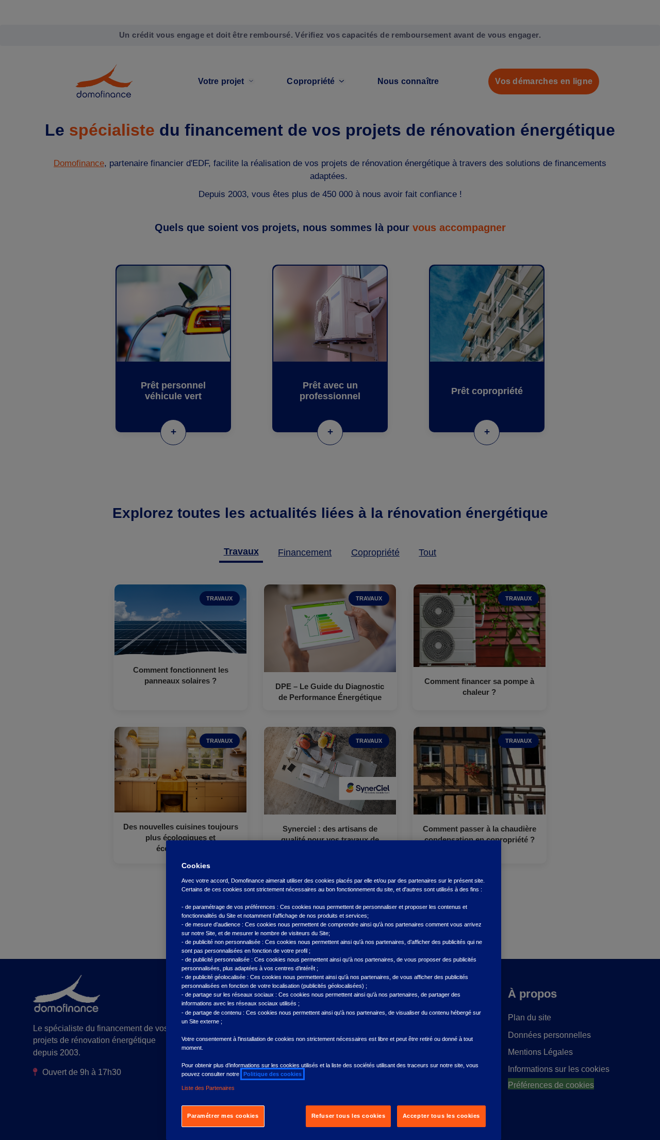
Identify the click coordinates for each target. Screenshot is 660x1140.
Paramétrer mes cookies (223, 1116)
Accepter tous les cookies (441, 1116)
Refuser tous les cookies (348, 1116)
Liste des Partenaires (208, 1088)
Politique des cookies (272, 1074)
